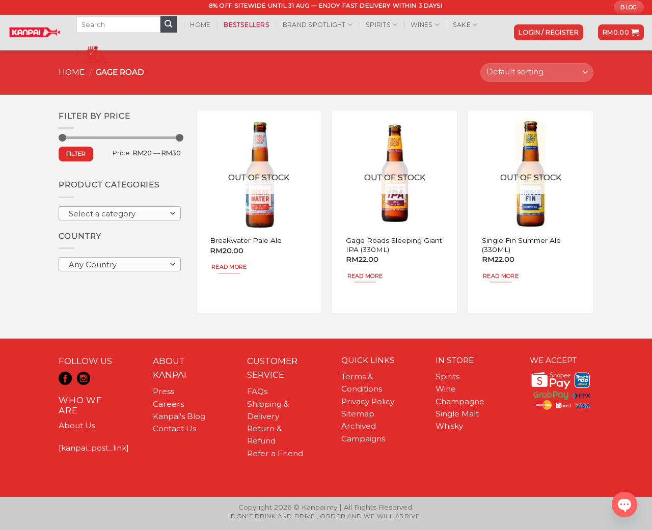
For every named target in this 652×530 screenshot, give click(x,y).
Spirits (378, 25)
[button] (548, 32)
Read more (229, 266)
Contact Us (174, 428)
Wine (446, 389)
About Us (77, 425)
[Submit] (168, 24)
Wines (421, 25)
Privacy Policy (367, 401)
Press (163, 391)
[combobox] (120, 213)
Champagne (460, 401)
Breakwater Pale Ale (246, 240)
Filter (76, 153)
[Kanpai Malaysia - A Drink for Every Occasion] (34, 32)
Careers (168, 404)
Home (200, 25)
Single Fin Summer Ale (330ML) (521, 245)
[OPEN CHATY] (624, 504)
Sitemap (357, 414)
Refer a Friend (275, 453)
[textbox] (117, 214)
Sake (462, 25)
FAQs (257, 391)
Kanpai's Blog (179, 416)
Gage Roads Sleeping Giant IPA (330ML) (394, 245)
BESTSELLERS (246, 25)
